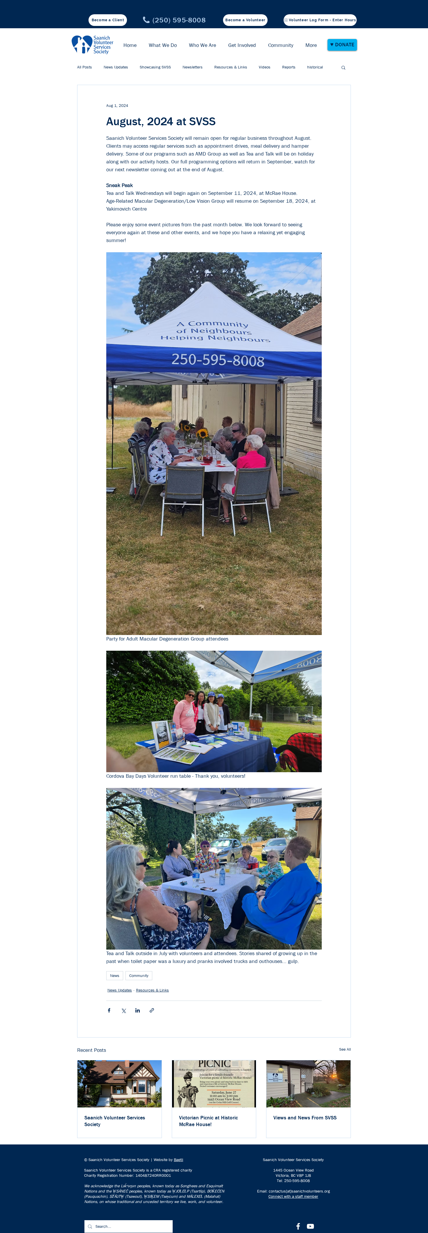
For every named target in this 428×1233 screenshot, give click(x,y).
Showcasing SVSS (155, 67)
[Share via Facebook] (109, 1010)
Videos (264, 67)
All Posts (84, 67)
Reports (289, 67)
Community (138, 975)
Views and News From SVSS (305, 1117)
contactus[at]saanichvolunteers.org (299, 1191)
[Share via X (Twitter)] (123, 1010)
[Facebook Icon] (298, 1226)
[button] (343, 67)
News (114, 975)
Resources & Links (230, 67)
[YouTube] (310, 1226)
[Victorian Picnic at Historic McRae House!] (214, 1083)
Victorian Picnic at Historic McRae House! (208, 1121)
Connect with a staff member (293, 1196)
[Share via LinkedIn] (137, 1010)
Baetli (178, 1159)
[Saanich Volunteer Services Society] (119, 1083)
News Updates (116, 67)
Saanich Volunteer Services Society (114, 1121)
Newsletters (193, 67)
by (170, 1159)
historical (315, 67)
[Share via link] (152, 1010)
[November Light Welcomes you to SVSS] (308, 1083)
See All (345, 1049)
